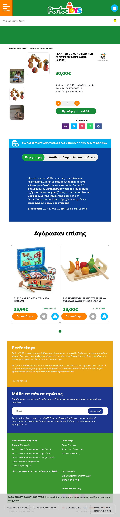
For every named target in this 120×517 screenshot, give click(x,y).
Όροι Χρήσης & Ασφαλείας (25, 461)
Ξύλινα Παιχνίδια (47, 48)
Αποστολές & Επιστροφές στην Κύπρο (31, 453)
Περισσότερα (25, 316)
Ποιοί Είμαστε (69, 445)
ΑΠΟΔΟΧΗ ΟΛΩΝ (17, 507)
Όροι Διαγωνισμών (21, 465)
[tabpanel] (35, 287)
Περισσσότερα (19, 380)
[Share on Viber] (65, 126)
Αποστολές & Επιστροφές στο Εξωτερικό (33, 457)
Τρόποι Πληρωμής (21, 445)
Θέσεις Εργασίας (71, 453)
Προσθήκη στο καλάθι (76, 111)
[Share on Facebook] (98, 126)
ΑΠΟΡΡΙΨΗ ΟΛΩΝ (46, 507)
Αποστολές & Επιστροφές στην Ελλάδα (32, 449)
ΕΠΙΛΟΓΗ (74, 507)
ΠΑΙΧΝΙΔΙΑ (21, 48)
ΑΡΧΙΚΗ (12, 48)
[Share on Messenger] (74, 126)
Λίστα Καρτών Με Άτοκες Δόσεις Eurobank (35, 471)
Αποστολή (95, 411)
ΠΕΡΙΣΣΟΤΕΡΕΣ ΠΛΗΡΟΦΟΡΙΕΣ (103, 509)
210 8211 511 (70, 480)
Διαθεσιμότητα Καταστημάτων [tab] (72, 157)
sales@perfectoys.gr (76, 475)
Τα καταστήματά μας (73, 449)
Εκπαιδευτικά (32, 48)
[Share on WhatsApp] (90, 126)
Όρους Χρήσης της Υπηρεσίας (75, 421)
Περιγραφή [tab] (33, 157)
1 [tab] (60, 331)
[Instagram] (82, 126)
